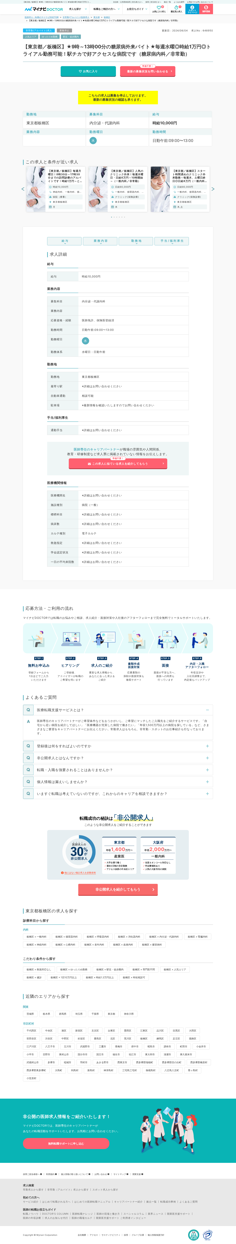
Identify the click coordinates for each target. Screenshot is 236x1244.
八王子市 (50, 1046)
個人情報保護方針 (156, 1235)
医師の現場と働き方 (108, 1214)
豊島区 (97, 1038)
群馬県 (62, 1013)
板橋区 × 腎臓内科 (198, 936)
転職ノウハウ (31, 1214)
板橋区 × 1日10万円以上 (64, 977)
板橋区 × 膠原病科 (152, 944)
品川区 (160, 1030)
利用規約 (50, 1174)
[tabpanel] (55, 189)
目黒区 (176, 1030)
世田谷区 (31, 1038)
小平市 (30, 1054)
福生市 (116, 1054)
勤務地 (136, 240)
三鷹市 (102, 1046)
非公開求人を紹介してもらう (118, 889)
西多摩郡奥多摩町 (36, 1070)
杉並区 (81, 1038)
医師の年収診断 (32, 1218)
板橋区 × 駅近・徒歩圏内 (110, 969)
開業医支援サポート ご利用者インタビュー (121, 1218)
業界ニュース (155, 1214)
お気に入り (90, 71)
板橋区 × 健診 (34, 977)
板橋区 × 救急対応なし (39, 969)
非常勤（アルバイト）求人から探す (68, 1189)
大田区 (192, 1030)
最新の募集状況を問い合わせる (147, 71)
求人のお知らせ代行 (56, 1218)
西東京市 (122, 1062)
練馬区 (160, 1038)
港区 (64, 1030)
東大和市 (150, 1054)
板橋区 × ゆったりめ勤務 (73, 969)
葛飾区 (192, 1038)
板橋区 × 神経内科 (36, 944)
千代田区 (31, 1030)
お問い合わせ (101, 1174)
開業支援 (137, 1174)
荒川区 (127, 1038)
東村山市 (64, 1054)
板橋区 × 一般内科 (36, 936)
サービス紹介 (31, 1201)
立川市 (67, 1046)
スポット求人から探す (105, 1189)
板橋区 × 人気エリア (175, 969)
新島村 (91, 1070)
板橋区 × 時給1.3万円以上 (100, 977)
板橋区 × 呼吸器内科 (98, 936)
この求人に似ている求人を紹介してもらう (120, 463)
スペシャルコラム (134, 1214)
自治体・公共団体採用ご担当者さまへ (128, 2)
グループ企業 (138, 1235)
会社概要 (82, 1235)
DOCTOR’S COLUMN (55, 1214)
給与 (65, 240)
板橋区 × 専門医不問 (144, 969)
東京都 (96, 17)
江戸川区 (31, 1046)
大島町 (58, 1070)
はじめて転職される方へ (56, 1201)
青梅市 (118, 1046)
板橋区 (107, 17)
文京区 (95, 1030)
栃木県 (46, 1013)
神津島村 (108, 1070)
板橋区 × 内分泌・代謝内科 (164, 936)
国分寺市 (82, 1054)
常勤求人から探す (33, 1189)
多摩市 (51, 1062)
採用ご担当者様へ (31, 1174)
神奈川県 (129, 1013)
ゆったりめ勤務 (50, 36)
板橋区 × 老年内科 (94, 944)
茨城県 (30, 1013)
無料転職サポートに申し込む (66, 1143)
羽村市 (83, 1062)
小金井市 (201, 1046)
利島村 (74, 1070)
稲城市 (67, 1062)
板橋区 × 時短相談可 (134, 977)
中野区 (65, 1038)
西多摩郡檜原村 (198, 1062)
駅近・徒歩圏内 (71, 36)
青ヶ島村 (193, 1070)
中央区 (49, 1030)
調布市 (167, 1046)
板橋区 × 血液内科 (123, 944)
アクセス (94, 1235)
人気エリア (30, 36)
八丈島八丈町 (171, 1070)
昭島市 (151, 1046)
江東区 (144, 1030)
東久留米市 (186, 1054)
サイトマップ (120, 1174)
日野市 (46, 1054)
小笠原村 (31, 1078)
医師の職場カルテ (82, 1218)
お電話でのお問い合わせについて (200, 2)
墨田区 (127, 1030)
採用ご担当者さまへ (153, 2)
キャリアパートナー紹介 (128, 1201)
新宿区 (79, 1030)
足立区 (176, 1038)
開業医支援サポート (178, 1214)
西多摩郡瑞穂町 (144, 1062)
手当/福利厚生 (172, 240)
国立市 (100, 1054)
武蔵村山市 (33, 1062)
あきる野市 (102, 1062)
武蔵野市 (85, 1046)
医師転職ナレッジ (82, 1214)
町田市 (183, 1046)
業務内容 (101, 240)
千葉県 (95, 1013)
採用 (126, 1235)
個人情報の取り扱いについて (74, 1174)
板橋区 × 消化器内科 (129, 936)
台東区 (111, 1030)
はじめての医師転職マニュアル (92, 1201)
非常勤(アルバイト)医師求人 (76, 17)
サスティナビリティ (111, 1235)
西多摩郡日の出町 (171, 1062)
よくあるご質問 (189, 1201)
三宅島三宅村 (129, 1070)
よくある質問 (179, 2)
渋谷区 (49, 1038)
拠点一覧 (167, 2)
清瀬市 (167, 1054)
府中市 (135, 1046)
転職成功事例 (168, 1201)
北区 (112, 1038)
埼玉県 (79, 1013)
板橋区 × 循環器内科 (66, 936)
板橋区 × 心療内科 (65, 944)
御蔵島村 (150, 1070)
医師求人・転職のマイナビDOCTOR (42, 17)
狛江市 (132, 1054)
